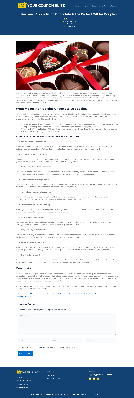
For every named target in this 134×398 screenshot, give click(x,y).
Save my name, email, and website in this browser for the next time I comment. (48, 347)
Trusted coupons (53, 375)
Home (77, 6)
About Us (102, 6)
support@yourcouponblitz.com (100, 375)
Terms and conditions (23, 380)
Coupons (85, 6)
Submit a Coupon (53, 378)
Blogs (94, 6)
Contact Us (112, 6)
